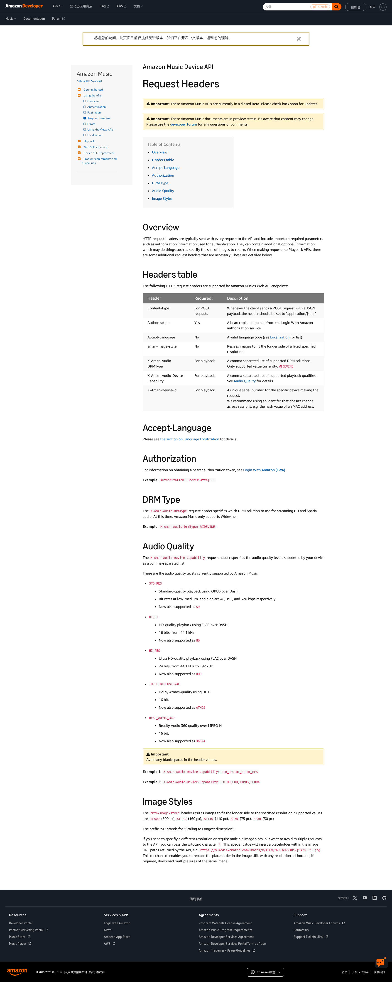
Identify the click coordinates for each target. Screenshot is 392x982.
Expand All (96, 81)
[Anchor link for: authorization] (201, 457)
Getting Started (93, 89)
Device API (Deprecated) (98, 153)
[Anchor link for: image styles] (197, 800)
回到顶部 (196, 899)
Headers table (163, 160)
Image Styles (162, 198)
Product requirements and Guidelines (99, 161)
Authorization (163, 175)
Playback (89, 141)
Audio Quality (163, 190)
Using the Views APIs (100, 129)
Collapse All (83, 81)
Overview (93, 101)
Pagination (94, 112)
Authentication (97, 107)
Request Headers (99, 118)
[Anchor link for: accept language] (216, 427)
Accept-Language (165, 167)
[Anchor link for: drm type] (185, 498)
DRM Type (160, 183)
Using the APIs (92, 95)
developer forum (183, 124)
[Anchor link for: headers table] (202, 273)
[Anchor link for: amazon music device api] (216, 66)
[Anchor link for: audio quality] (199, 545)
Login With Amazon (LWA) (264, 470)
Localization (95, 135)
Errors (91, 124)
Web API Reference (95, 147)
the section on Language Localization (189, 439)
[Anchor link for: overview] (184, 226)
